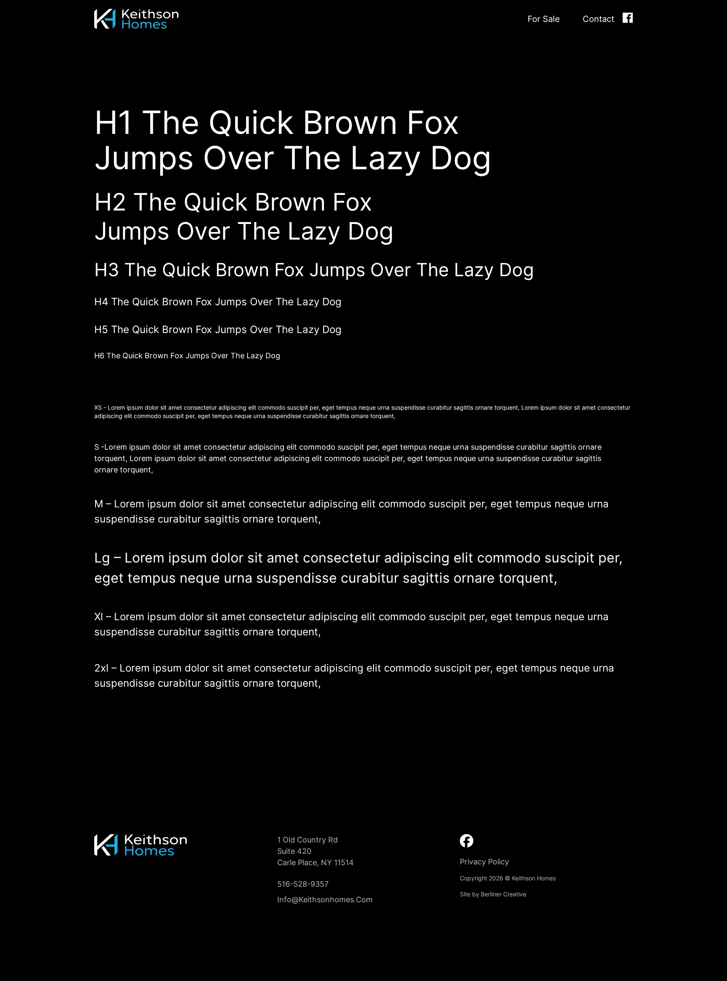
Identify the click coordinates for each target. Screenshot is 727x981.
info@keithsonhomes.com (325, 899)
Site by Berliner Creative (493, 894)
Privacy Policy (484, 861)
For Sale (544, 19)
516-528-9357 (303, 884)
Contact (598, 19)
